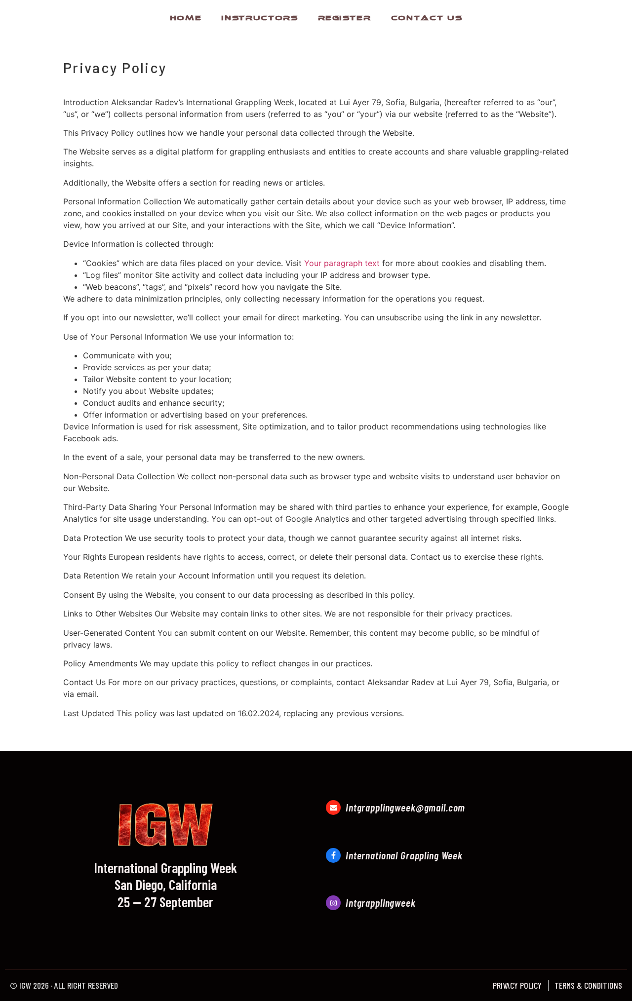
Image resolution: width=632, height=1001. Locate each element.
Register (344, 16)
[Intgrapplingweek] (333, 902)
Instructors (259, 16)
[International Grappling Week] (333, 855)
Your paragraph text (342, 263)
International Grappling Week (404, 855)
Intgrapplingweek (381, 902)
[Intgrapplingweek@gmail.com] (333, 807)
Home (186, 16)
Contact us (427, 16)
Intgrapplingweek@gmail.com (405, 807)
